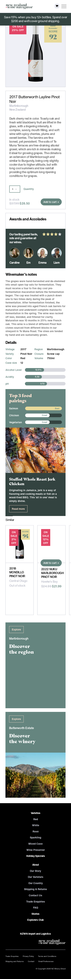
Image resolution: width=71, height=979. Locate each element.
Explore (16, 629)
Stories (35, 914)
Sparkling (35, 837)
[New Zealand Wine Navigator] (19, 6)
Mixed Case (35, 844)
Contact (31, 961)
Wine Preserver (35, 850)
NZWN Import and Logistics (35, 934)
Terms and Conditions (47, 956)
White (35, 825)
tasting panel (22, 234)
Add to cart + (51, 202)
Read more (18, 509)
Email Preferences (46, 961)
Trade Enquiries (35, 901)
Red (35, 819)
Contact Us (35, 895)
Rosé (36, 831)
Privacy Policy (28, 956)
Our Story (35, 871)
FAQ (35, 907)
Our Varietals (35, 877)
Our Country (35, 883)
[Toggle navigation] (64, 6)
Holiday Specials (35, 856)
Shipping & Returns (35, 889)
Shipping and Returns (14, 961)
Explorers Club (35, 920)
